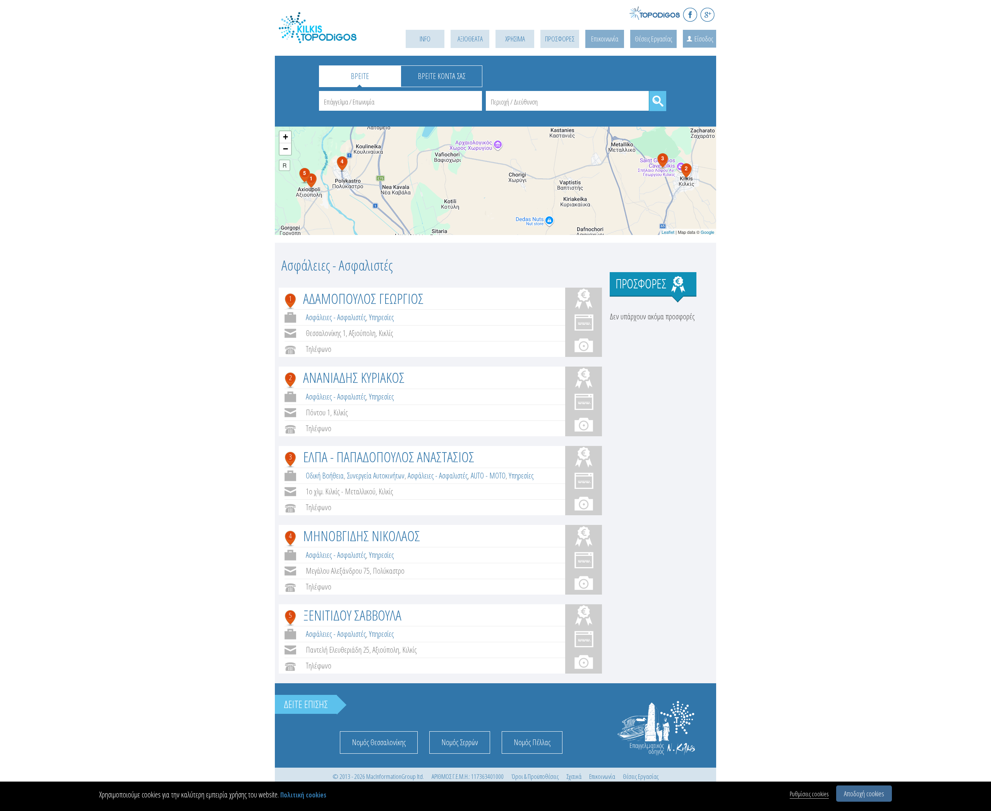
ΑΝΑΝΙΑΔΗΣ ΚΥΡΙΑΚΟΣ (354, 377)
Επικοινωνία (604, 38)
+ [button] (285, 137)
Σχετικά (573, 776)
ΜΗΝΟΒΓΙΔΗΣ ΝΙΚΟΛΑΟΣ (361, 535)
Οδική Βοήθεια (325, 475)
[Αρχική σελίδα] (329, 37)
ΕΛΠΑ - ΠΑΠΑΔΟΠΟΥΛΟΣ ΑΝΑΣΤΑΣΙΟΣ (388, 456)
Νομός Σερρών (459, 742)
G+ (707, 14)
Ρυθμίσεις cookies (809, 793)
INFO (425, 38)
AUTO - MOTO (488, 475)
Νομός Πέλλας (532, 742)
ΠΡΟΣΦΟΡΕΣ (559, 38)
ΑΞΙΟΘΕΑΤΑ (470, 38)
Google (707, 232)
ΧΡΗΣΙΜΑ (515, 38)
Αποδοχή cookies (864, 794)
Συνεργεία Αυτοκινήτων (376, 475)
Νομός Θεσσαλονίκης (379, 742)
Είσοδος (703, 38)
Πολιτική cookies (303, 794)
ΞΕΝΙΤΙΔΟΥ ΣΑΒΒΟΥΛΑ (352, 615)
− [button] (285, 149)
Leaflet (668, 232)
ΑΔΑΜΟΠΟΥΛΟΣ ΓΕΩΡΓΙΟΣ (363, 298)
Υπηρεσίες (381, 317)
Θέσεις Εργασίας (653, 38)
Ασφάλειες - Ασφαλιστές (336, 317)
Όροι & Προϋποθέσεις (535, 776)
